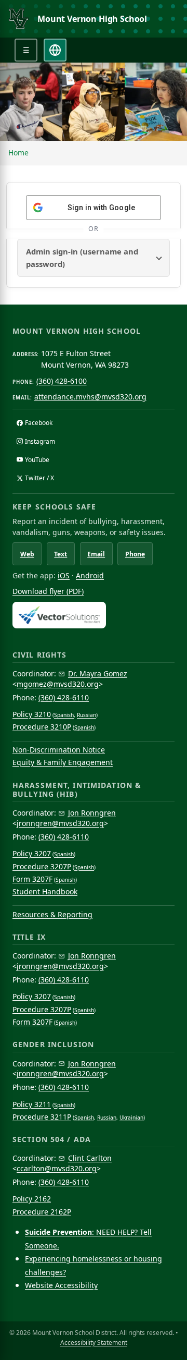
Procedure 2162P (41, 1212)
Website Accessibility (61, 1285)
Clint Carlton (90, 1158)
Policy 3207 (31, 853)
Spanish (64, 715)
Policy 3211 (31, 1104)
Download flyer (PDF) (48, 591)
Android (90, 575)
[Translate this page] (55, 50)
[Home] (18, 18)
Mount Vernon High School (92, 19)
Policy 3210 (31, 714)
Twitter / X (39, 477)
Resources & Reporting (52, 914)
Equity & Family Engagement (62, 762)
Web (27, 554)
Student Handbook (44, 891)
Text (60, 554)
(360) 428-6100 (61, 381)
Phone (135, 554)
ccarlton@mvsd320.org (57, 1168)
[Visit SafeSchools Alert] (93, 615)
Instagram (40, 441)
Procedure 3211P (41, 1117)
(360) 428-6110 (63, 697)
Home (18, 152)
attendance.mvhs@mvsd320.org (90, 397)
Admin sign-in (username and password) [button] (82, 257)
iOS (64, 575)
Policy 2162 (31, 1199)
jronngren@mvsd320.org (60, 823)
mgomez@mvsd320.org (58, 684)
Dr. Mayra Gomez (97, 673)
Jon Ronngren (92, 813)
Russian (86, 715)
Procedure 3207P (41, 866)
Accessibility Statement (93, 1342)
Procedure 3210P (41, 727)
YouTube (37, 459)
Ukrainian (131, 1117)
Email (96, 554)
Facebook (38, 422)
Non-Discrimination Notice (58, 750)
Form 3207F (32, 879)
